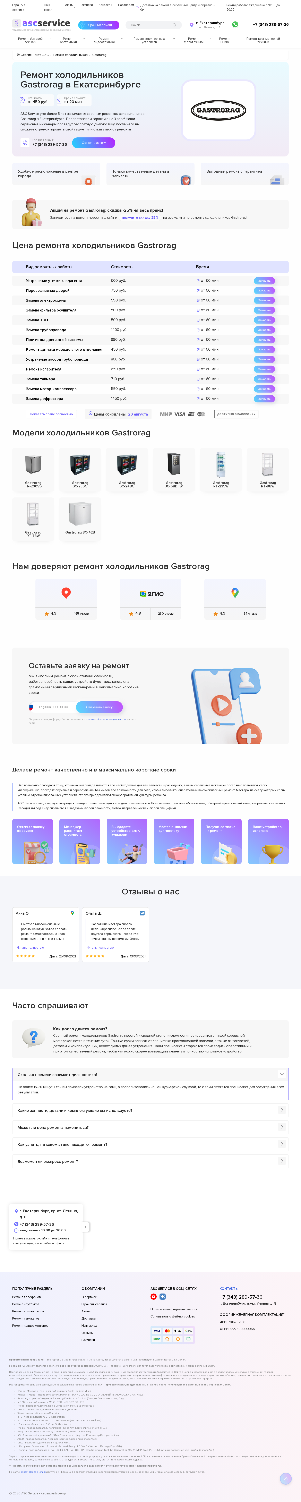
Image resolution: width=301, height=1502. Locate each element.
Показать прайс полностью (51, 414)
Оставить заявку (94, 143)
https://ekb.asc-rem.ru (33, 1472)
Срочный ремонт (100, 25)
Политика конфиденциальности (173, 1309)
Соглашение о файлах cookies (172, 1316)
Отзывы (87, 1333)
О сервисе (89, 1297)
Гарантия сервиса (94, 1304)
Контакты (105, 5)
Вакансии (86, 5)
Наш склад (89, 1326)
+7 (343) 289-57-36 (271, 25)
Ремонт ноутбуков (25, 1304)
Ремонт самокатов (26, 1318)
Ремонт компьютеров (28, 1311)
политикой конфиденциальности (106, 719)
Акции (69, 5)
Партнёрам (126, 5)
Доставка (88, 1318)
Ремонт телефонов (26, 1297)
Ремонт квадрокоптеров (30, 1326)
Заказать (264, 280)
